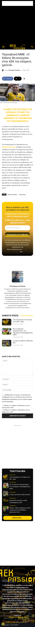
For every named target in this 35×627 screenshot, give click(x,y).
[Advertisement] (17, 3)
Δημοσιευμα (22, 194)
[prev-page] (3, 349)
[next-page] (6, 349)
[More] (24, 79)
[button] (3, 46)
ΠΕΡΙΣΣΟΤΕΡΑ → (17, 518)
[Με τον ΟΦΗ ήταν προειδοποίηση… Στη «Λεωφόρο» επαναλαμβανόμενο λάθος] (6, 331)
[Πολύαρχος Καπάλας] (3, 70)
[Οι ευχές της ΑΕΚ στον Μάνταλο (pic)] (6, 343)
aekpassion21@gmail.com (17, 617)
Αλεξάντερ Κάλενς (12, 194)
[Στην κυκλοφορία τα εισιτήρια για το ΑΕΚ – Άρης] (6, 322)
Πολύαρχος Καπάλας (14, 70)
